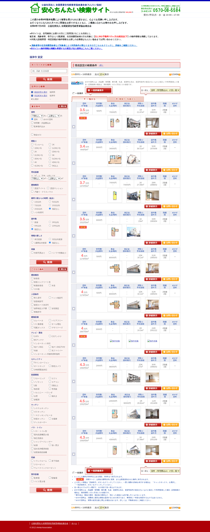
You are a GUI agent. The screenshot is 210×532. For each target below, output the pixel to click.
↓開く (101, 65)
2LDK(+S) (38, 155)
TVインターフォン (41, 363)
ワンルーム (39, 145)
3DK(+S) (38, 159)
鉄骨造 (37, 278)
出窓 (36, 396)
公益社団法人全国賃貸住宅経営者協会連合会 (49, 523)
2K (35, 152)
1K (53, 145)
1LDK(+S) (56, 148)
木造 (53, 286)
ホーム (74, 523)
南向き (54, 396)
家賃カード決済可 (41, 305)
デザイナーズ (57, 328)
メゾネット (38, 382)
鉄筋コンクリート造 (42, 282)
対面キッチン (39, 419)
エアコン (55, 382)
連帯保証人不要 (40, 308)
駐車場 (37, 478)
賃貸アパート (40, 188)
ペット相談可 (57, 298)
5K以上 (55, 166)
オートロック (39, 366)
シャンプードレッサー (43, 442)
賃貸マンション (56, 188)
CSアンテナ (57, 336)
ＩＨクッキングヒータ (43, 415)
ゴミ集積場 (38, 324)
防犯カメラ (56, 366)
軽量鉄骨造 (38, 286)
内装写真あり (39, 253)
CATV (36, 336)
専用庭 (54, 389)
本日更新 (38, 239)
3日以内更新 (57, 239)
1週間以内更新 (40, 243)
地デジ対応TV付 (58, 347)
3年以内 (55, 222)
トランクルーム (40, 461)
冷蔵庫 (54, 419)
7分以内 (37, 205)
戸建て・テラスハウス (43, 192)
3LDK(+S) (56, 159)
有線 (36, 350)
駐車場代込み (39, 126)
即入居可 (37, 298)
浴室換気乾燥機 (40, 452)
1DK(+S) (38, 148)
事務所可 (37, 312)
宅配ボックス (39, 328)
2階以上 (55, 385)
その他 (37, 289)
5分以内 (55, 202)
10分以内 (56, 205)
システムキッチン (41, 408)
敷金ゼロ (37, 135)
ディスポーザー (40, 422)
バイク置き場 (39, 481)
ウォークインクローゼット (45, 468)
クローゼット (39, 464)
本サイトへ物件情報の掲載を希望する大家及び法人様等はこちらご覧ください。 (67, 48)
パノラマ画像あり (59, 253)
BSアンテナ (39, 340)
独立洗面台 (38, 438)
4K (35, 162)
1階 (35, 385)
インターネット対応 (42, 343)
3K (53, 155)
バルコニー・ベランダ (43, 393)
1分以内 (37, 202)
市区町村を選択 (40, 96)
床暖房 (37, 400)
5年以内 (37, 226)
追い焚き (55, 445)
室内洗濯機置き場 (41, 435)
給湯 (36, 445)
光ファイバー (57, 350)
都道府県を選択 (40, 92)
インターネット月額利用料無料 (47, 354)
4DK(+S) (55, 162)
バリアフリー (57, 321)
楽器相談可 (38, 301)
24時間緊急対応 (40, 370)
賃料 (36, 119)
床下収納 (55, 461)
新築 (36, 222)
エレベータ (38, 321)
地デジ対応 (38, 347)
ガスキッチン (39, 412)
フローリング (39, 378)
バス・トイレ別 (40, 431)
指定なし (55, 209)
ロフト (54, 378)
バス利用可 (39, 212)
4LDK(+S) (38, 166)
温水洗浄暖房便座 (41, 449)
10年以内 (56, 226)
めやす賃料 (48, 119)
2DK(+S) (55, 152)
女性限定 (55, 308)
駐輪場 (54, 478)
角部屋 (37, 389)
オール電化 (56, 324)
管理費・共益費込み (42, 123)
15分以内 (38, 209)
